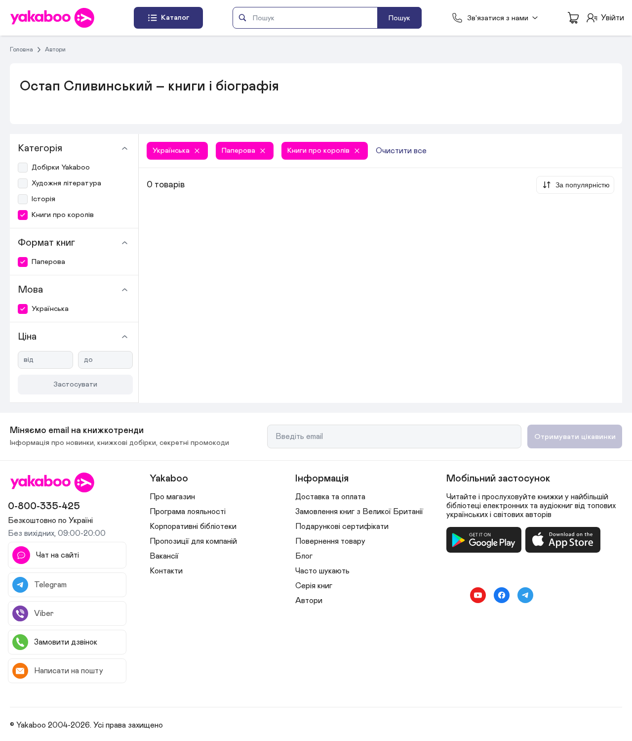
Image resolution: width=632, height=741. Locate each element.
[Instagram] (454, 595)
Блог (304, 556)
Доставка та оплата (330, 497)
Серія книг (313, 586)
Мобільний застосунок (498, 478)
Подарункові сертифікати (342, 526)
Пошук (399, 18)
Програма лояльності (188, 512)
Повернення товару (330, 541)
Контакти (166, 571)
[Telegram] (525, 595)
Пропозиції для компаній (193, 541)
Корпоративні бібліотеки (193, 526)
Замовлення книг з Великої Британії (359, 512)
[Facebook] (502, 595)
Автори (55, 49)
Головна (21, 49)
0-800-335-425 (44, 506)
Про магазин (172, 497)
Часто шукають (322, 571)
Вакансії (164, 556)
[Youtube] (478, 595)
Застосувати (75, 384)
